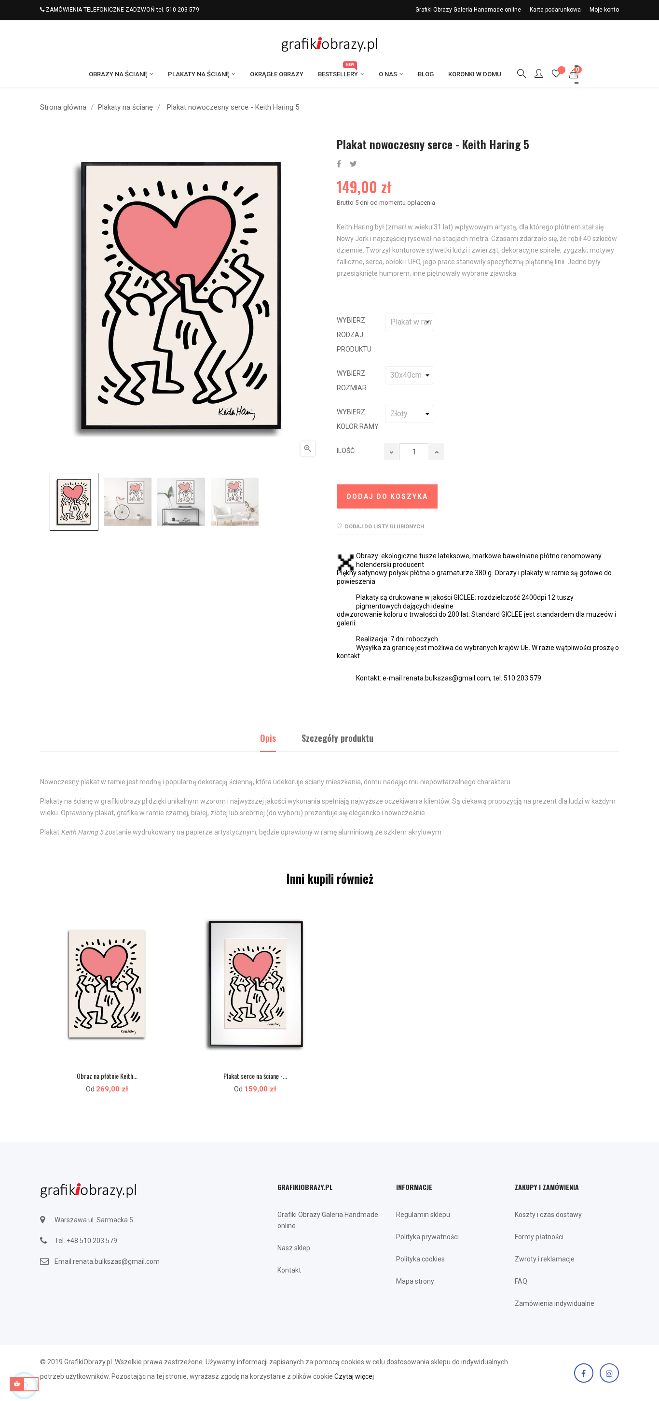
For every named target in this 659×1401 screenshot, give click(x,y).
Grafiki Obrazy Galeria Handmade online (468, 9)
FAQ (521, 1281)
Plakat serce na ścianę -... (255, 1076)
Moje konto (604, 9)
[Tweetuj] (353, 164)
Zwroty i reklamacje (545, 1259)
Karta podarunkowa (555, 9)
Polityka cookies (420, 1259)
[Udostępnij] (339, 164)
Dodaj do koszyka (387, 496)
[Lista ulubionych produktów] (556, 75)
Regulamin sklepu (423, 1214)
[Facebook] (583, 1373)
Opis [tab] (268, 738)
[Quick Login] (534, 74)
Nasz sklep (293, 1248)
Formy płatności (539, 1237)
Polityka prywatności (427, 1237)
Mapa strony (415, 1281)
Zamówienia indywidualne (554, 1303)
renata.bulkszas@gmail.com (116, 1261)
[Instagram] (609, 1373)
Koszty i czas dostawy (548, 1214)
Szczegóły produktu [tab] (337, 738)
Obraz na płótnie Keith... (107, 1076)
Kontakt (289, 1270)
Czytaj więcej (354, 1376)
